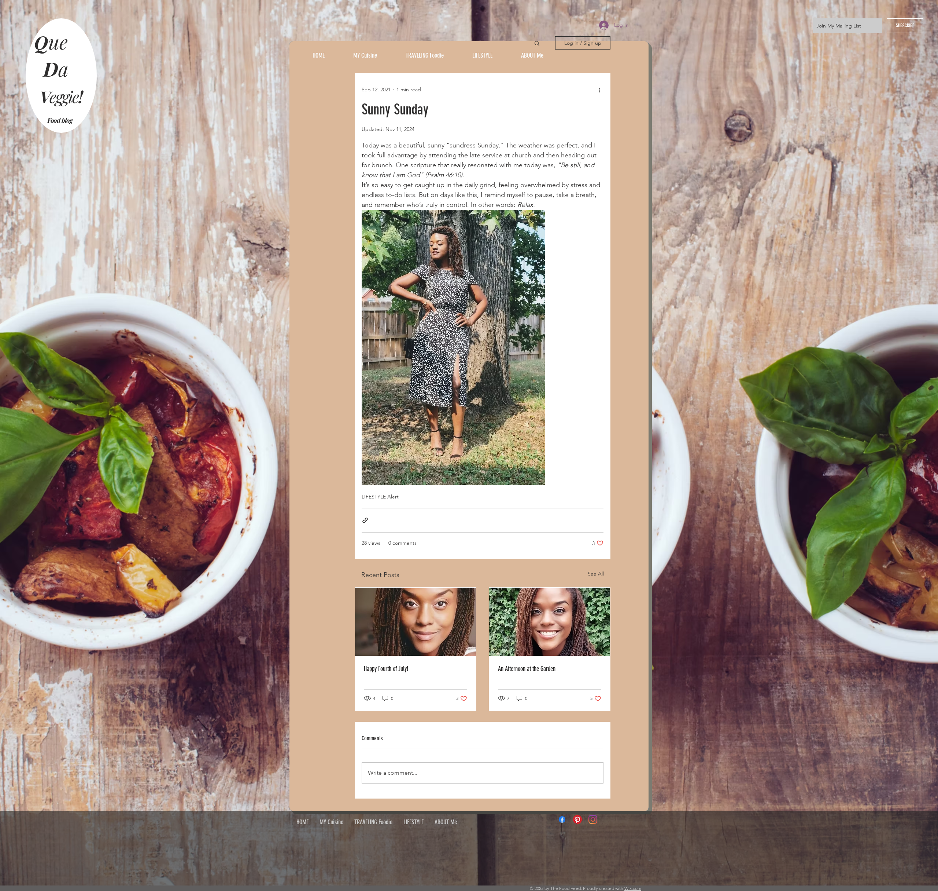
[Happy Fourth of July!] (415, 622)
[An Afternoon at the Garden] (549, 622)
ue (60, 41)
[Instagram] (592, 819)
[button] (536, 43)
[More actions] (599, 89)
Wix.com (632, 888)
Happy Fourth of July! (386, 669)
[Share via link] (365, 520)
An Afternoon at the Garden (526, 669)
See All (596, 573)
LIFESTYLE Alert (380, 496)
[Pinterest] (577, 819)
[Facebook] (562, 819)
